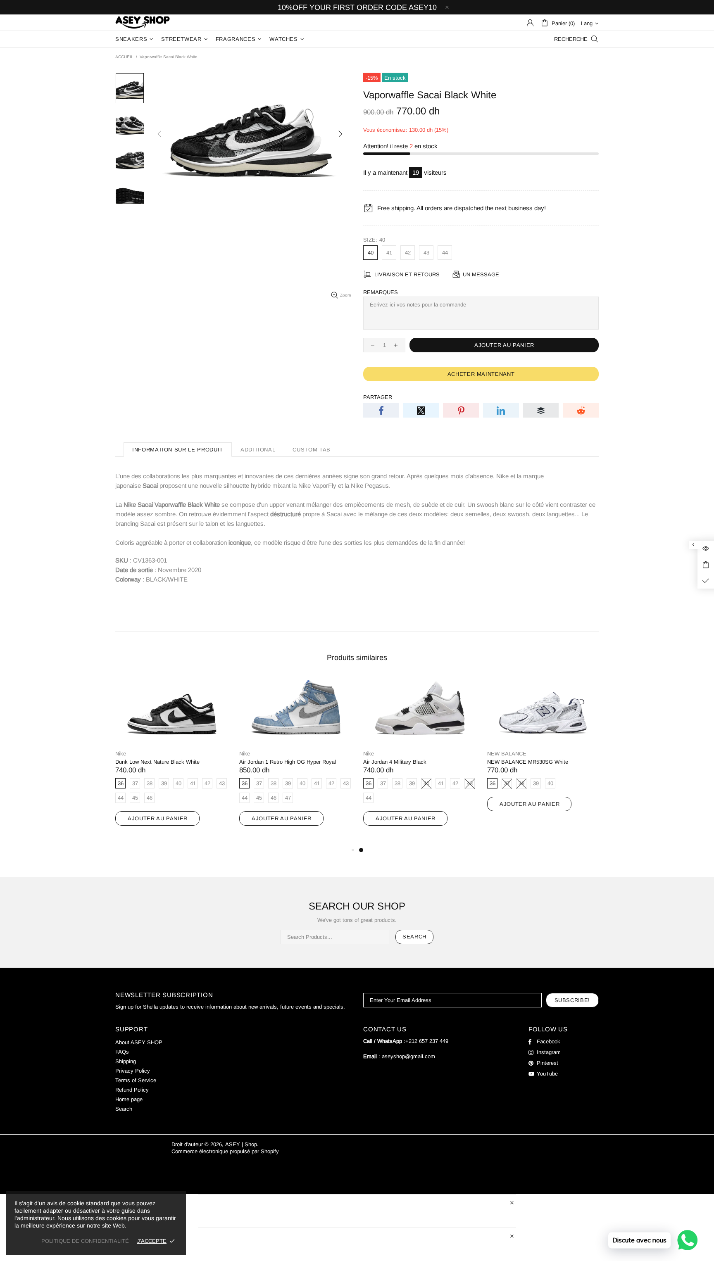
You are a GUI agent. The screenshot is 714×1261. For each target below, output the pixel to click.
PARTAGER (377, 397)
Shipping (125, 1061)
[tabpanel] (419, 759)
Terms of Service (135, 1080)
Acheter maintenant (481, 374)
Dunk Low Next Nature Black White (157, 762)
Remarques (380, 292)
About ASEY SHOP (138, 1042)
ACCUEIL (124, 57)
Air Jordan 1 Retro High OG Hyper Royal (287, 762)
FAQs (122, 1052)
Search (414, 936)
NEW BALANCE (506, 753)
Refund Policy (132, 1090)
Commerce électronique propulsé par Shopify (225, 1151)
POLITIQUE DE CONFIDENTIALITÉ (85, 1241)
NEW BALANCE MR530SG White (527, 762)
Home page (129, 1099)
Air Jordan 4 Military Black (394, 762)
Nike (120, 753)
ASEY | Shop (142, 22)
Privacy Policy (132, 1071)
